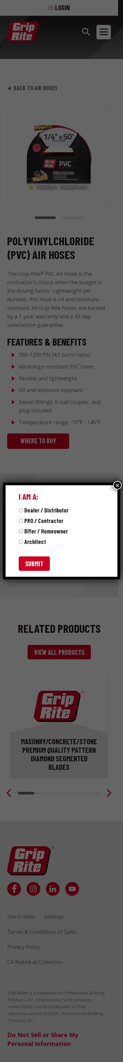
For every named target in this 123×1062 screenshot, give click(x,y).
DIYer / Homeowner (46, 531)
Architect (35, 541)
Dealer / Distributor (46, 510)
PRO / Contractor (43, 520)
